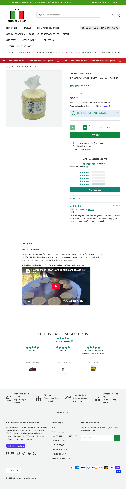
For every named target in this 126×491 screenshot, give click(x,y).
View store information (81, 149)
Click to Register (101, 113)
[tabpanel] (63, 277)
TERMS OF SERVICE (61, 458)
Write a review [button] (95, 190)
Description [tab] (27, 243)
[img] (76, 206)
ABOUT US (57, 427)
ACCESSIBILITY (59, 454)
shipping (89, 102)
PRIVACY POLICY (59, 449)
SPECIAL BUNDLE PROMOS (18, 46)
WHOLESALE (69, 52)
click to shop (68, 2)
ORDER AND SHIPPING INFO (64, 436)
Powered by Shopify (29, 478)
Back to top (61, 412)
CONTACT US (58, 432)
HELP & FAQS (58, 445)
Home (8, 67)
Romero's (73, 74)
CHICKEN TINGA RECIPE (88, 52)
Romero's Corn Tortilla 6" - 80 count (24, 67)
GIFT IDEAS (10, 52)
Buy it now (95, 135)
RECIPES (43, 52)
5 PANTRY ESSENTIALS (111, 52)
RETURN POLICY (59, 441)
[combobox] (69, 14)
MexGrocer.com (16, 478)
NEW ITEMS (23, 52)
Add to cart (105, 128)
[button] (118, 15)
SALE (33, 52)
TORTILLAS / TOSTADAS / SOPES (44, 34)
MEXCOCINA (55, 52)
